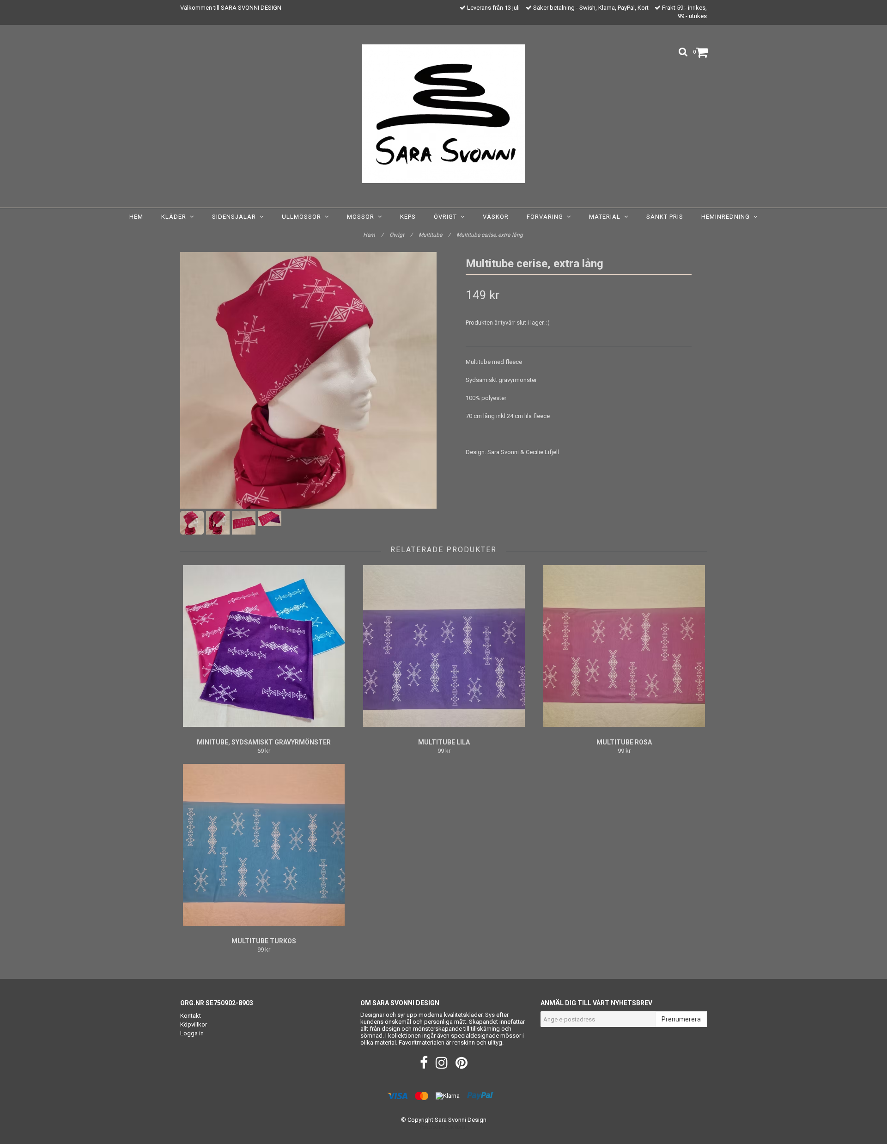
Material (606, 216)
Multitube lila (444, 742)
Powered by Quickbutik (444, 1127)
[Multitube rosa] (624, 646)
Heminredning (727, 216)
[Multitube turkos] (263, 845)
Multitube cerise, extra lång (490, 235)
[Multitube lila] (443, 646)
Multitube (434, 235)
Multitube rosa (624, 742)
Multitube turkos (263, 941)
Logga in (192, 1033)
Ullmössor (303, 216)
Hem (136, 216)
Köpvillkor (193, 1024)
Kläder (175, 216)
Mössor (362, 216)
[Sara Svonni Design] (443, 113)
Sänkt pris (664, 216)
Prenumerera (681, 1019)
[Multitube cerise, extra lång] (308, 380)
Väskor (496, 216)
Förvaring (547, 216)
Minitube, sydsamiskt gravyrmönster (264, 742)
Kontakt (190, 1015)
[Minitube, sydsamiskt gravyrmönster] (263, 646)
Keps (408, 216)
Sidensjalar (236, 216)
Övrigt (447, 216)
